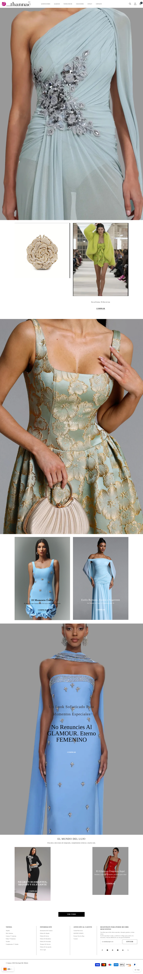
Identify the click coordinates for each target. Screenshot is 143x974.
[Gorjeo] (128, 950)
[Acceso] (135, 4)
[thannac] (100, 259)
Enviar (129, 941)
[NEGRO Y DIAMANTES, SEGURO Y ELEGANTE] (33, 874)
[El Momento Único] (42, 578)
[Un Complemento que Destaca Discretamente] (42, 250)
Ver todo (71, 914)
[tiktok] (118, 950)
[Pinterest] (112, 950)
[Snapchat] (123, 950)
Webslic (26, 963)
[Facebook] (102, 950)
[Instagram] (107, 950)
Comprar (71, 428)
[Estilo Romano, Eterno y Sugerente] (100, 578)
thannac (9, 963)
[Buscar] (130, 3)
